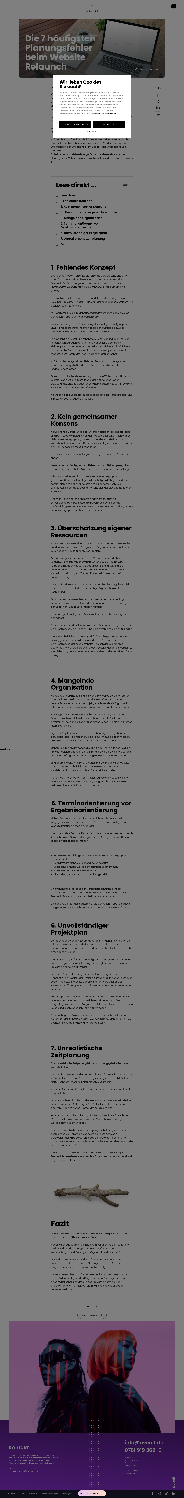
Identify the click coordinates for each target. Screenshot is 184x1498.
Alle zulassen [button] (108, 124)
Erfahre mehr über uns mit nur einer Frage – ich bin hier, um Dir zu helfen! (92, 1485)
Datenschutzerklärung (105, 113)
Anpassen (92, 131)
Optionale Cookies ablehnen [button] (75, 124)
